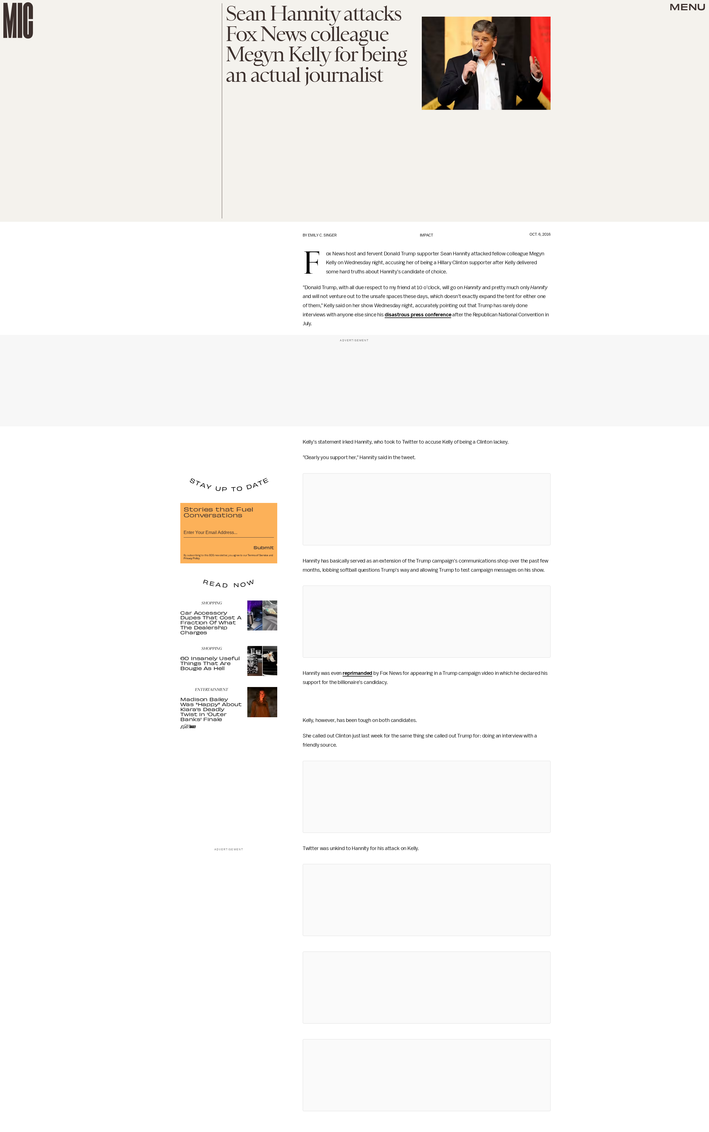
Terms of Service (258, 555)
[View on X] (426, 509)
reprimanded (357, 673)
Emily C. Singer (322, 235)
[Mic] (18, 20)
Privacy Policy (192, 558)
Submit (263, 547)
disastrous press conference (418, 314)
